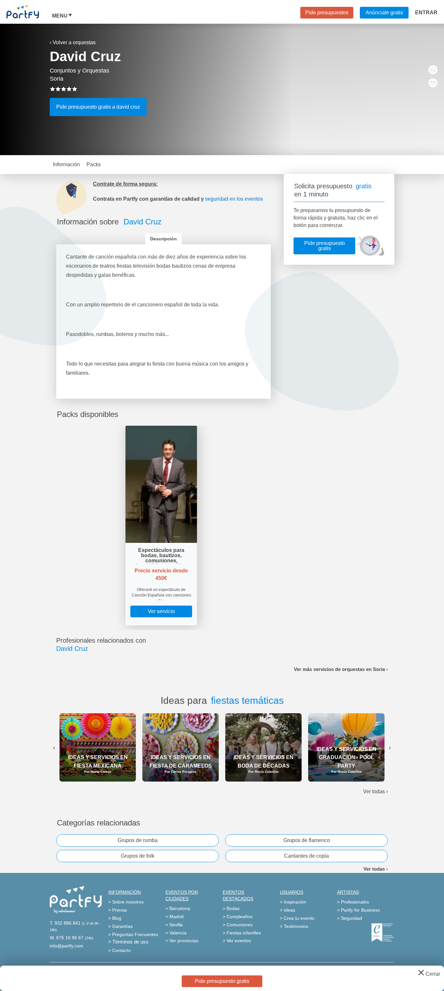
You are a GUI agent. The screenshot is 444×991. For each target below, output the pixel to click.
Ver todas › (375, 791)
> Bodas (231, 908)
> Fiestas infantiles (242, 932)
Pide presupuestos (326, 12)
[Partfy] (29, 12)
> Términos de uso (128, 941)
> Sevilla (174, 924)
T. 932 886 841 (65, 923)
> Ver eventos (237, 940)
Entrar (426, 12)
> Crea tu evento (297, 918)
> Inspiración (293, 901)
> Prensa (117, 910)
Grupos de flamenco (306, 840)
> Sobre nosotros (126, 901)
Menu (60, 16)
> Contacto (119, 950)
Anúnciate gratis (384, 12)
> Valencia (176, 932)
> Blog (114, 918)
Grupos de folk (137, 856)
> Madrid (174, 916)
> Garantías (120, 926)
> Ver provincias (181, 940)
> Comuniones (238, 924)
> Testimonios (294, 926)
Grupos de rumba (138, 840)
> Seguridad (349, 918)
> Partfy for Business (358, 910)
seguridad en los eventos (234, 199)
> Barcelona (177, 908)
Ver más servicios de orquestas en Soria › (341, 669)
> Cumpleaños (238, 916)
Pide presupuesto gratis (324, 245)
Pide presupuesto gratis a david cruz (98, 107)
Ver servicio (161, 611)
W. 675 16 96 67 (67, 937)
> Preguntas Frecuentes (133, 934)
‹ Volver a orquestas (73, 42)
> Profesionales (353, 901)
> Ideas (287, 910)
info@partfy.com (66, 945)
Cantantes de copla (306, 856)
